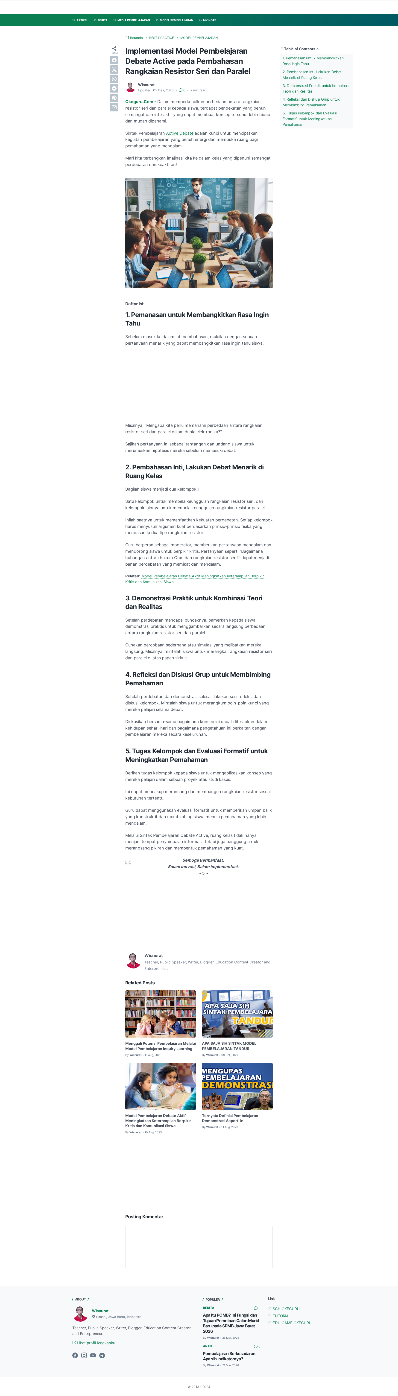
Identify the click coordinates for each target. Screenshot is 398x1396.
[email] (114, 107)
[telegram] (114, 88)
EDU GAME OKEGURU (292, 1322)
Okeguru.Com (139, 101)
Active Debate (179, 133)
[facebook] (114, 60)
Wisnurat (100, 1311)
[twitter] (114, 69)
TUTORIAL (281, 1316)
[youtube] (93, 1356)
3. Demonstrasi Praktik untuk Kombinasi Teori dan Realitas (316, 88)
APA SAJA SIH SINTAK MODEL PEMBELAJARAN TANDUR (229, 1046)
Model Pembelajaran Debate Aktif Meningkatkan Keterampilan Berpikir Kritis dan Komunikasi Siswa (158, 1120)
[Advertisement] (199, 384)
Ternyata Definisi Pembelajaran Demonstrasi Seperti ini (230, 1118)
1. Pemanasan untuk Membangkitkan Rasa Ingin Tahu (313, 61)
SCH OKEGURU (286, 1308)
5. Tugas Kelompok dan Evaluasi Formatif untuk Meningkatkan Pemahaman (310, 119)
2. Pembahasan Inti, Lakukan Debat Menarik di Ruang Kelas (312, 75)
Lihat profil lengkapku (95, 1343)
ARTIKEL (210, 1346)
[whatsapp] (114, 79)
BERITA (208, 1308)
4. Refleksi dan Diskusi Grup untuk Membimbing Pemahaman (311, 102)
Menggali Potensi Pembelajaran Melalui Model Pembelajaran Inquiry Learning (160, 1046)
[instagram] (84, 1356)
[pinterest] (114, 98)
